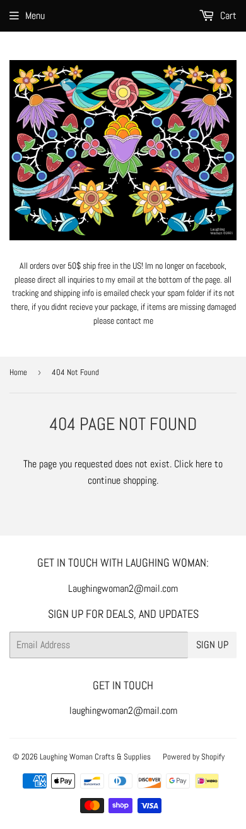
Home (18, 372)
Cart (227, 15)
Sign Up (212, 644)
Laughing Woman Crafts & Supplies (95, 756)
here (204, 463)
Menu (35, 15)
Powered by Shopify (194, 756)
